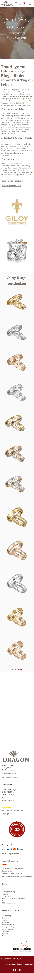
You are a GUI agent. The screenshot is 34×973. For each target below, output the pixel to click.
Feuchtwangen (7, 916)
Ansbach (5, 934)
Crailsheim (5, 920)
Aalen (4, 936)
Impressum (29, 964)
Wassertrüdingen (8, 925)
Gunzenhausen (7, 929)
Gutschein (5, 896)
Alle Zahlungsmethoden (10, 854)
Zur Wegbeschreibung (10, 777)
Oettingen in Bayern (9, 927)
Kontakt (5, 894)
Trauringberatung (8, 892)
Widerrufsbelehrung (9, 903)
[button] (30, 3)
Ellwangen (5, 918)
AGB (3, 901)
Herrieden (5, 931)
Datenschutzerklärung (14, 964)
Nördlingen (6, 922)
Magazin (5, 889)
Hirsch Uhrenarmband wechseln (13, 898)
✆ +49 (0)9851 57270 (9, 773)
